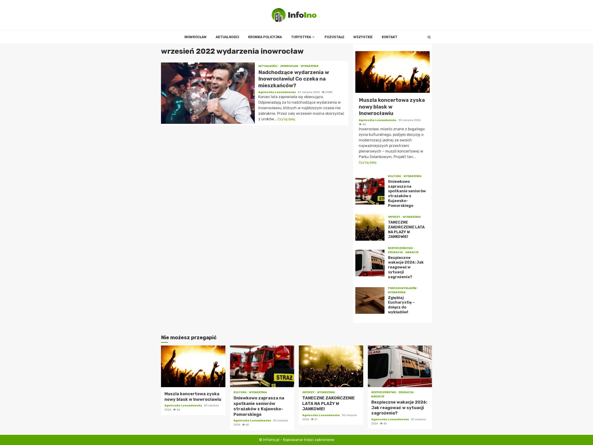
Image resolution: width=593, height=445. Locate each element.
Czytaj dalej (286, 119)
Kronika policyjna (265, 37)
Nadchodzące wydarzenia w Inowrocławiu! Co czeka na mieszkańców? (208, 93)
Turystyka (301, 37)
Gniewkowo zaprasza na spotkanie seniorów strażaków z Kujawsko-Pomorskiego (370, 191)
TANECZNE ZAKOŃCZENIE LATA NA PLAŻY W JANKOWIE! (370, 227)
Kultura (394, 176)
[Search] (429, 37)
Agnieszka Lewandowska (277, 92)
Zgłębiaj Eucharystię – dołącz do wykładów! (370, 300)
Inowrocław (195, 37)
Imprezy (394, 217)
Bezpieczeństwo (400, 248)
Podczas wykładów (402, 288)
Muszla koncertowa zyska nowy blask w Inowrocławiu (392, 72)
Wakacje (412, 252)
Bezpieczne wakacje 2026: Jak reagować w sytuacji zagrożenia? (370, 263)
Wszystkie (363, 37)
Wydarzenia (310, 66)
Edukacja (395, 252)
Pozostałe (334, 37)
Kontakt (389, 37)
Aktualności (227, 37)
